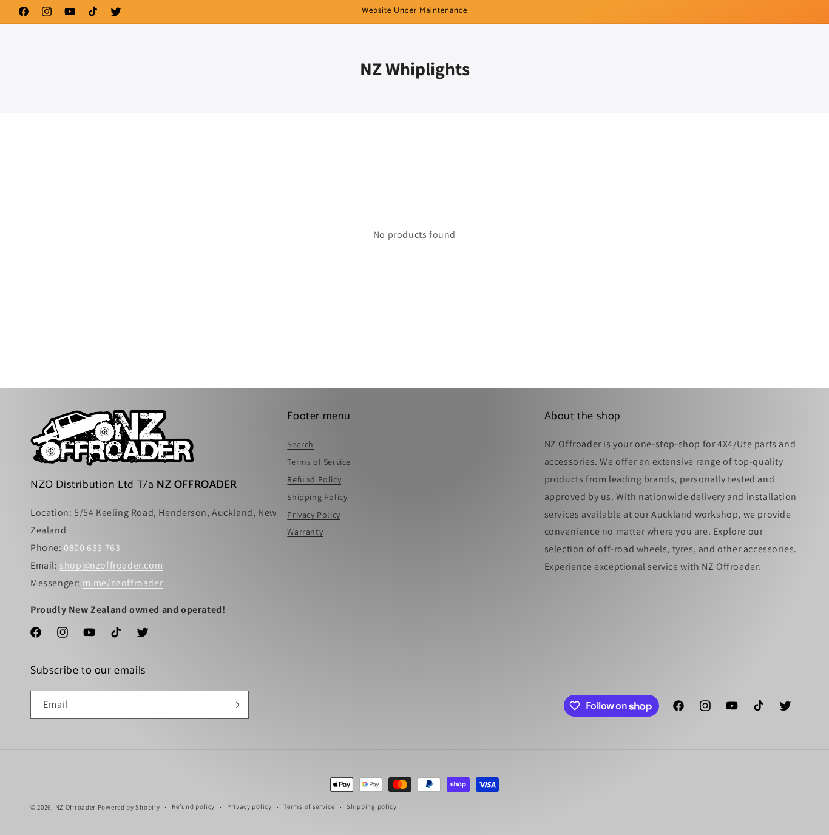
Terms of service (308, 806)
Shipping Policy (317, 497)
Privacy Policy (313, 514)
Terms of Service (319, 461)
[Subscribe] (235, 705)
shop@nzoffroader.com (111, 565)
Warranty (305, 531)
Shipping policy (372, 806)
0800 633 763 (92, 547)
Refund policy (193, 806)
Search (300, 444)
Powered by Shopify (129, 807)
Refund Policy (314, 479)
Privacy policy (249, 806)
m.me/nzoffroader (123, 582)
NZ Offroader (75, 807)
